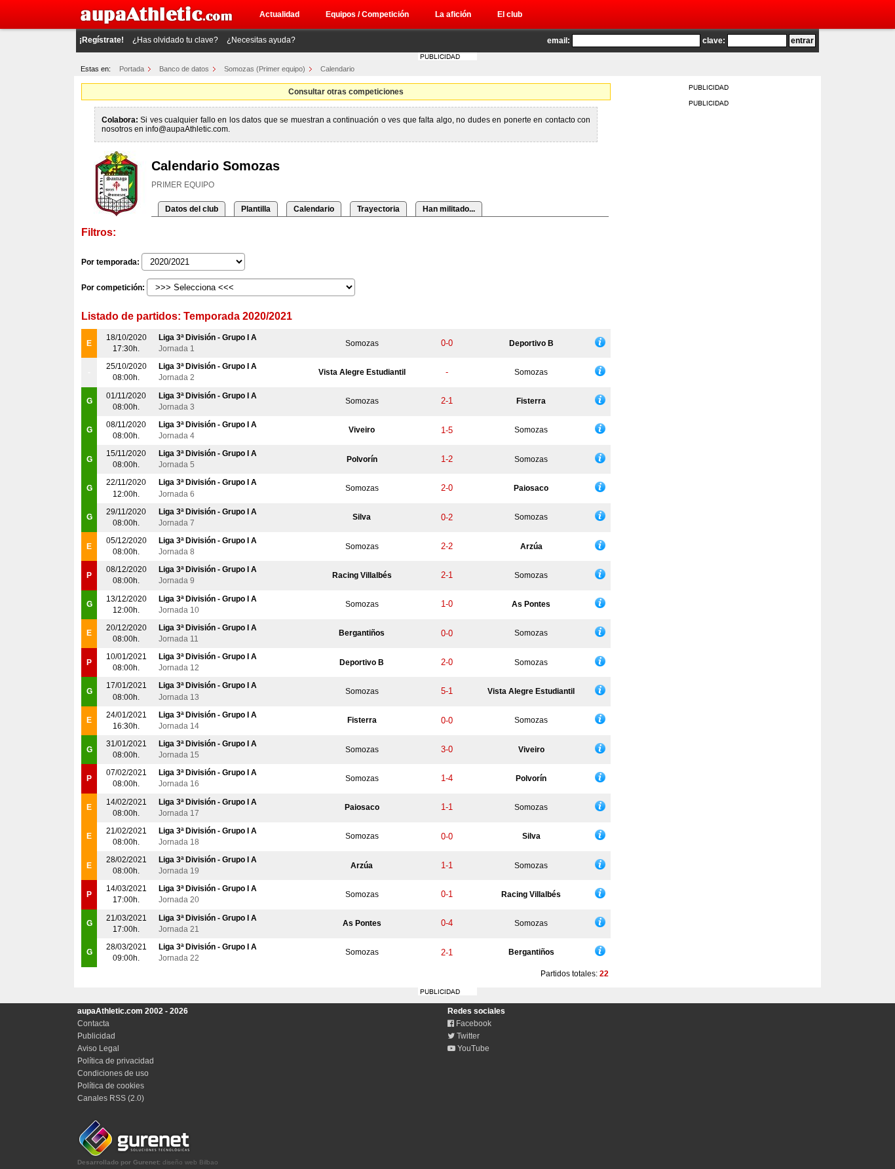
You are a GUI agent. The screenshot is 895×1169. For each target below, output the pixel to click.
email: (558, 40)
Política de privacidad (115, 1060)
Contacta (93, 1023)
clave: (713, 40)
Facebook (472, 1023)
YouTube (472, 1048)
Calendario (337, 69)
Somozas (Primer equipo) (264, 69)
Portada (131, 69)
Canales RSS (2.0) (110, 1098)
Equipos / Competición (367, 14)
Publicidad (96, 1036)
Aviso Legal (98, 1048)
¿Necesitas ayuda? (261, 40)
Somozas (362, 343)
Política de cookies (110, 1085)
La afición (453, 14)
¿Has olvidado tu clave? (175, 40)
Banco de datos (184, 69)
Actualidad (279, 14)
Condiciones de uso (113, 1073)
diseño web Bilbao (147, 1162)
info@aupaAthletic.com (186, 129)
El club (509, 14)
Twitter (467, 1036)
